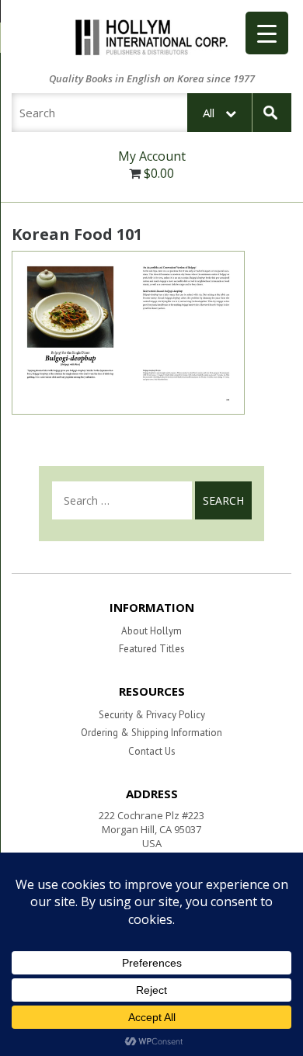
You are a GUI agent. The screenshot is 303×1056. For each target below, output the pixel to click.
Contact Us (152, 751)
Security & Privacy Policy (152, 714)
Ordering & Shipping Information (151, 732)
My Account (152, 156)
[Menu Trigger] (267, 33)
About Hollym (151, 630)
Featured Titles (152, 648)
